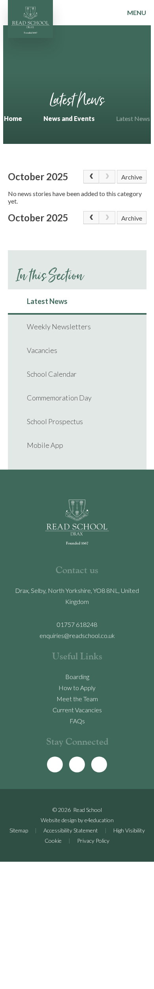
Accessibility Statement (70, 830)
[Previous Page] (91, 176)
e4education (99, 820)
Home (13, 118)
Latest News (133, 118)
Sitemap (18, 830)
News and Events (69, 118)
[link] (107, 176)
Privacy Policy (93, 840)
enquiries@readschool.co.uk (77, 635)
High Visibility (129, 830)
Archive (131, 177)
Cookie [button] (53, 840)
